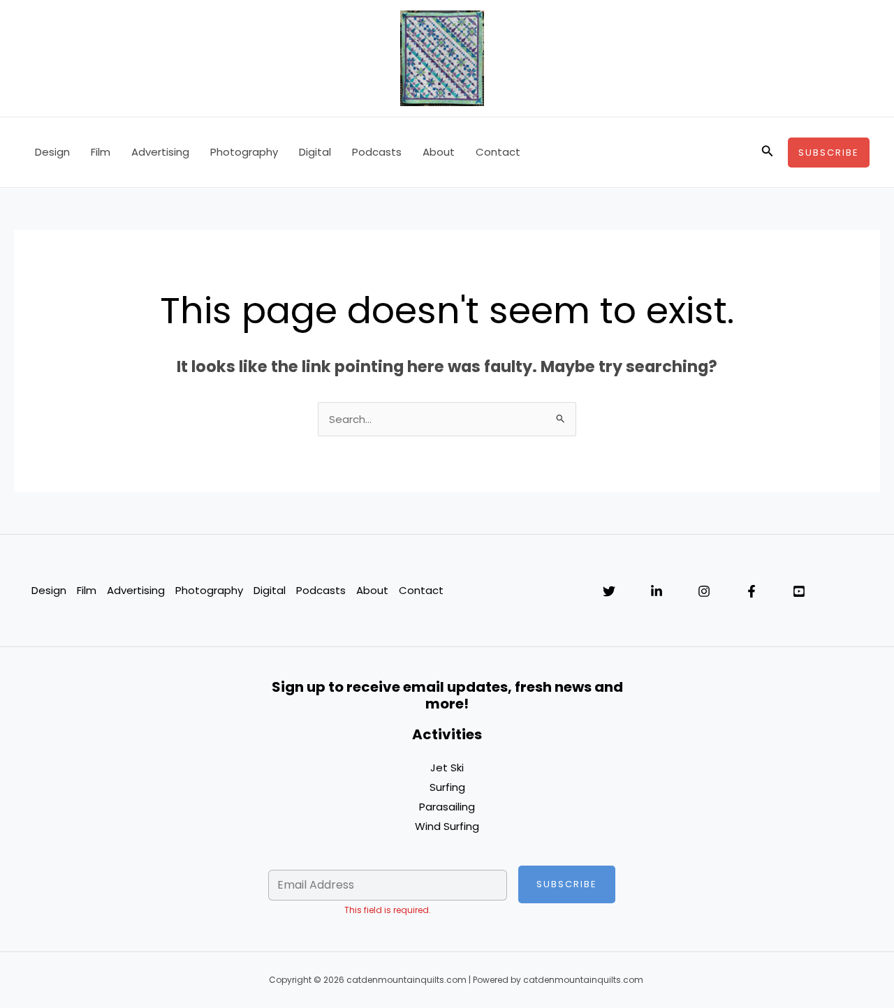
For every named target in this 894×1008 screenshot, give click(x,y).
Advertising (160, 151)
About (439, 151)
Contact (498, 151)
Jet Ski (447, 767)
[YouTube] (799, 591)
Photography (244, 151)
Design (52, 151)
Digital (315, 151)
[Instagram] (704, 591)
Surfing (447, 787)
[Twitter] (609, 591)
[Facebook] (751, 591)
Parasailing (447, 806)
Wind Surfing (447, 826)
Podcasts (377, 151)
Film (100, 151)
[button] (767, 152)
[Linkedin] (656, 591)
